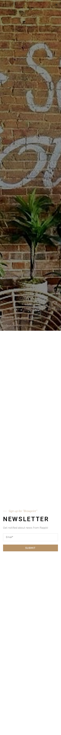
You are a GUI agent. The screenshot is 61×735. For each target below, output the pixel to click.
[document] (30, 367)
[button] (56, 4)
